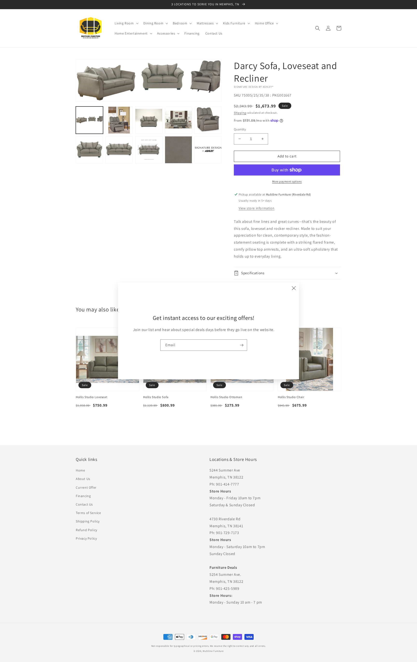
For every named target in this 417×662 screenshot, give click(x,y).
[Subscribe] (241, 345)
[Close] (293, 288)
